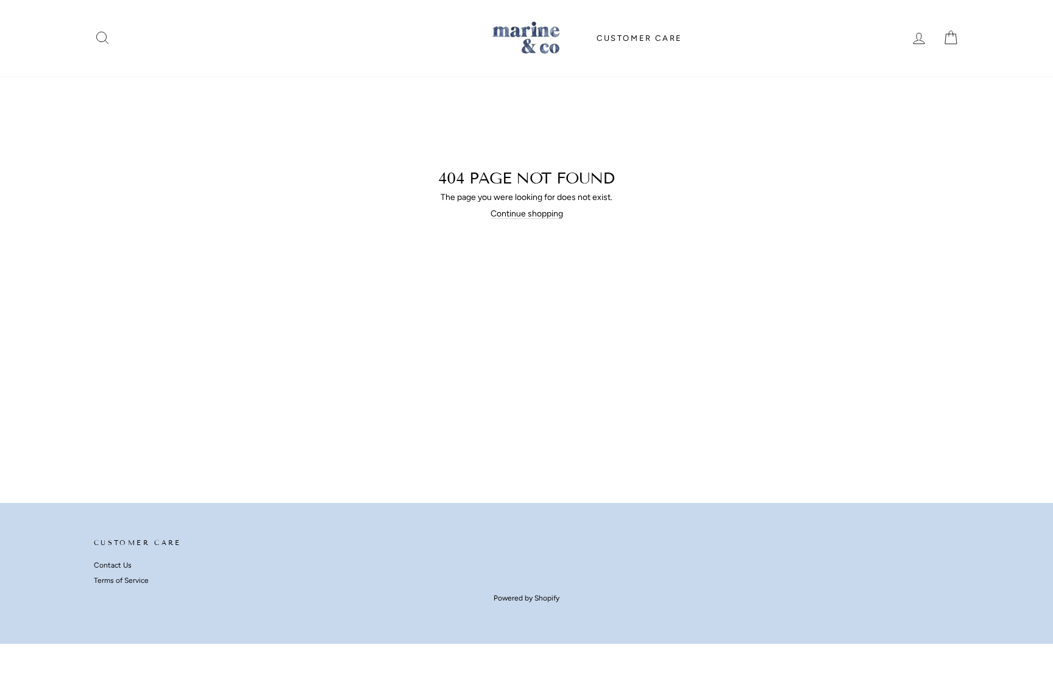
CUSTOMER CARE (639, 38)
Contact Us (113, 565)
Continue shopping (527, 214)
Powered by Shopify (526, 598)
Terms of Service (121, 580)
